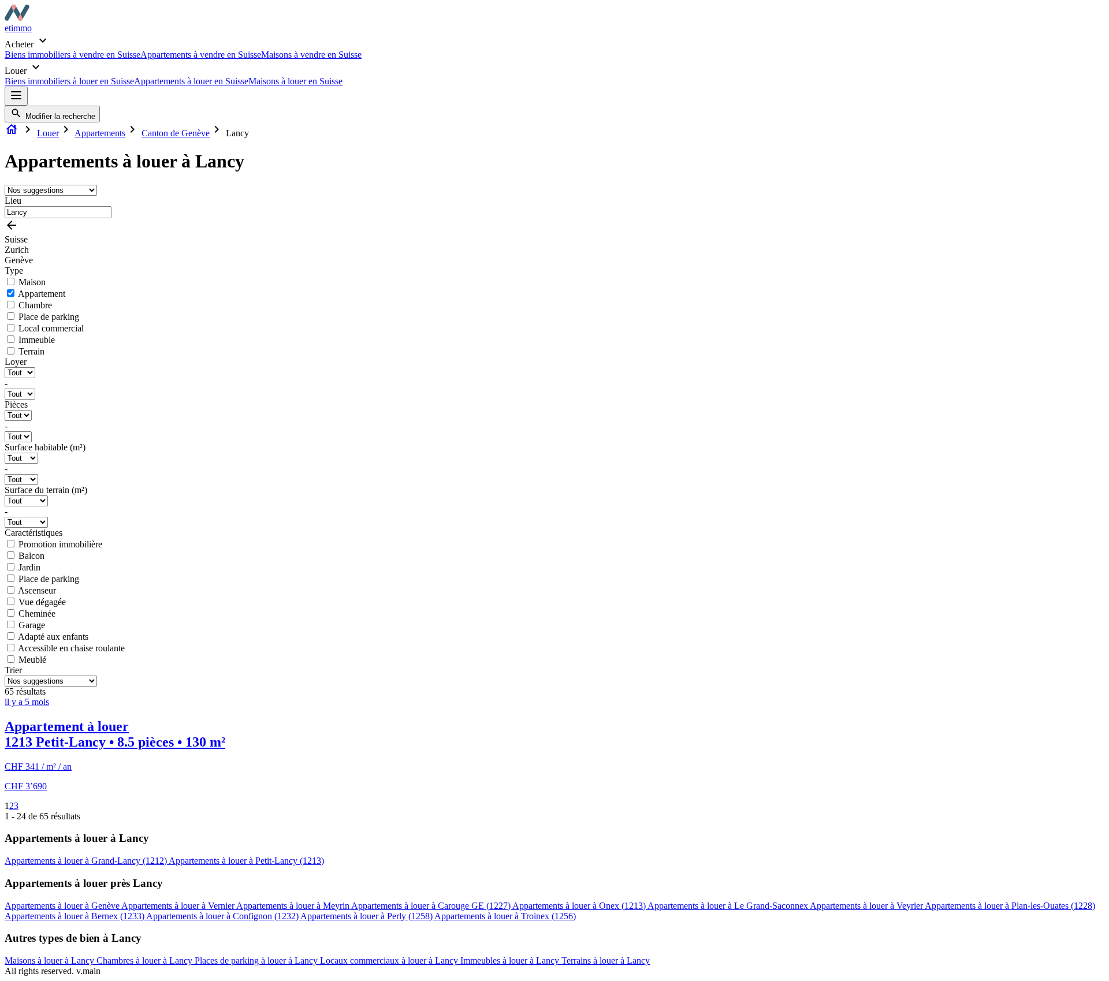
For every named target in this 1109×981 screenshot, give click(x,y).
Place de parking (48, 317)
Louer (48, 133)
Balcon (31, 556)
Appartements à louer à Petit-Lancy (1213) (246, 861)
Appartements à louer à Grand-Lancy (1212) (87, 861)
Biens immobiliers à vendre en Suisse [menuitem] (72, 54)
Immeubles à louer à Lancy (510, 960)
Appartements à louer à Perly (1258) (367, 916)
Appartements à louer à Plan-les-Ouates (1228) (1010, 906)
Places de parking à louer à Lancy (257, 960)
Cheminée (36, 613)
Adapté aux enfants (53, 636)
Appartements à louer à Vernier (178, 906)
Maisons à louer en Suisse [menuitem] (295, 81)
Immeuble (36, 340)
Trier (13, 670)
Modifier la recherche (59, 116)
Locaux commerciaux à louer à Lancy (390, 960)
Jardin (29, 567)
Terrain (31, 351)
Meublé (32, 660)
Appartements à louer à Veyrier (867, 906)
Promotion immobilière (60, 544)
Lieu (13, 201)
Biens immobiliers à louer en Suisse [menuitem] (69, 81)
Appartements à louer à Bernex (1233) (75, 916)
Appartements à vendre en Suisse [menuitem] (200, 54)
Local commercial (51, 328)
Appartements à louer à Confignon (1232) (223, 916)
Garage (31, 625)
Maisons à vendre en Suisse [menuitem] (311, 54)
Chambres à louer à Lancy (145, 960)
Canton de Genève (176, 133)
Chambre (35, 305)
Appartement (41, 294)
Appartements (100, 133)
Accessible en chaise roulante (71, 648)
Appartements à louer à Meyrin (293, 906)
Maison (32, 282)
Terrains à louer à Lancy (605, 960)
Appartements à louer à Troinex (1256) (505, 916)
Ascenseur (37, 590)
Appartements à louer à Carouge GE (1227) (431, 906)
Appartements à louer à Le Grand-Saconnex (728, 906)
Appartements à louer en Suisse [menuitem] (191, 81)
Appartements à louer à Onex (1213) (579, 906)
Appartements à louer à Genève (63, 906)
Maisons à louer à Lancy (50, 960)
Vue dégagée (42, 602)
